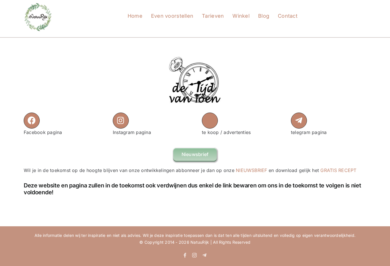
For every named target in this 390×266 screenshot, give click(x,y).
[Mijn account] (319, 10)
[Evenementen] (307, 10)
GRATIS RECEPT (338, 170)
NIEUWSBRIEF (251, 170)
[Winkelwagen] (332, 10)
